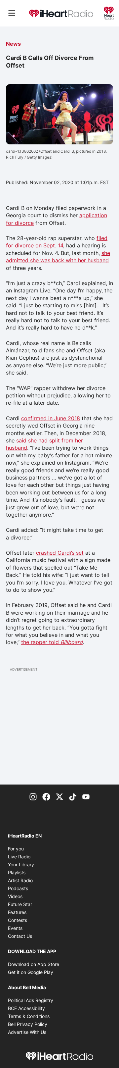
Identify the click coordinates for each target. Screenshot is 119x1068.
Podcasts (18, 888)
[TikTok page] (73, 796)
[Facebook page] (46, 796)
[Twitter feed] (59, 796)
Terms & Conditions (29, 1016)
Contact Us (20, 936)
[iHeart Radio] (109, 12)
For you (16, 848)
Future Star (20, 904)
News (13, 43)
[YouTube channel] (86, 796)
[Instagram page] (33, 796)
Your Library (21, 864)
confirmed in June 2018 (50, 418)
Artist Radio (20, 880)
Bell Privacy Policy (27, 1024)
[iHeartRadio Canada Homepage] (61, 13)
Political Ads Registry (30, 1000)
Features (17, 912)
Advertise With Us (27, 1032)
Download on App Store (33, 964)
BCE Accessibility (26, 1008)
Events (15, 928)
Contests (17, 920)
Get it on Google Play (30, 972)
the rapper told (52, 642)
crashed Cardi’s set (60, 552)
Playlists (16, 872)
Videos (15, 896)
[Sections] (12, 13)
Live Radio (19, 856)
